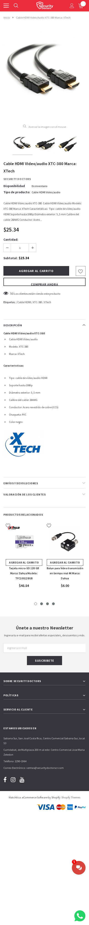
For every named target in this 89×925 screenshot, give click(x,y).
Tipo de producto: (16, 192)
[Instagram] (13, 779)
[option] (44, 74)
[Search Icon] (16, 5)
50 (12, 293)
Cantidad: (10, 239)
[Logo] (45, 4)
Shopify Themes (70, 797)
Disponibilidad (14, 186)
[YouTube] (22, 779)
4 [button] (53, 603)
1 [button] (35, 603)
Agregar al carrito (24, 562)
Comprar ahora (44, 284)
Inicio (6, 17)
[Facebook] (5, 779)
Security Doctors (17, 179)
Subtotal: (10, 258)
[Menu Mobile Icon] (6, 5)
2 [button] (41, 603)
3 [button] (47, 603)
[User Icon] (72, 5)
